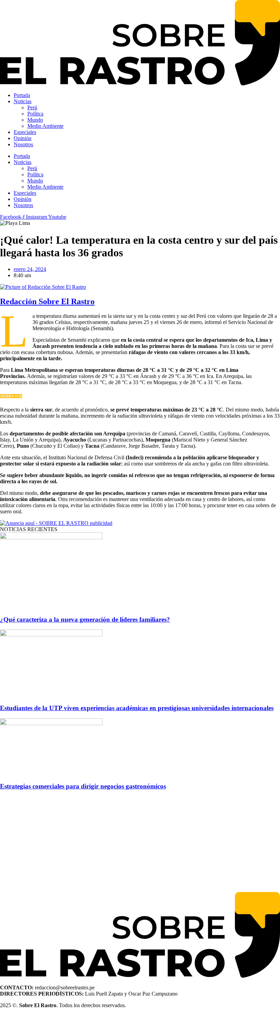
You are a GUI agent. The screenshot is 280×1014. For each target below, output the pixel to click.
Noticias (22, 101)
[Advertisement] (140, 844)
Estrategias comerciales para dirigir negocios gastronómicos (83, 786)
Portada (22, 95)
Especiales (25, 132)
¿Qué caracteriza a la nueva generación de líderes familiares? (85, 619)
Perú (32, 107)
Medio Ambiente (45, 126)
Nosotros (23, 144)
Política (35, 114)
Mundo (35, 120)
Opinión (22, 138)
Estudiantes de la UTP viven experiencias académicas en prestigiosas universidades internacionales (137, 708)
